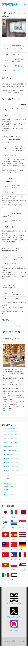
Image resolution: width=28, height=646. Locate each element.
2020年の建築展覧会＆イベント (11, 450)
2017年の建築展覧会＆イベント (11, 462)
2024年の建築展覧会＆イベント (11, 434)
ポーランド (14, 570)
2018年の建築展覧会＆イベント (11, 458)
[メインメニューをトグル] (25, 4)
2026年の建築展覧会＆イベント (11, 428)
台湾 (3, 549)
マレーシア (22, 570)
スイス (4, 539)
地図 (18, 61)
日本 (3, 517)
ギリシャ (13, 527)
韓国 (3, 527)
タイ (20, 539)
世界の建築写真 (14, 630)
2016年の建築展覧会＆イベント (11, 466)
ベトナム (4, 570)
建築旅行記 (7, 489)
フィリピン (14, 560)
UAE (12, 580)
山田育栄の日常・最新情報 (14, 617)
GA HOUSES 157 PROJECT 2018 (11, 326)
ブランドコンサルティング (14, 603)
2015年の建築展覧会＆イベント (11, 470)
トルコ (4, 560)
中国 (12, 549)
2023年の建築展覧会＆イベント (11, 438)
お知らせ (6, 492)
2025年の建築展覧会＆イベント (11, 431)
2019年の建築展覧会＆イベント (11, 454)
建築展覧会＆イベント (10, 486)
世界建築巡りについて (10, 484)
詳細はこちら (6, 410)
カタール (21, 517)
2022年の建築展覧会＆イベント (11, 442)
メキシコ (4, 580)
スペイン (13, 539)
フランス (21, 560)
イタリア (13, 517)
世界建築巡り (12, 641)
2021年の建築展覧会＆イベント (11, 446)
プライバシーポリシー (10, 495)
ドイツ (21, 549)
